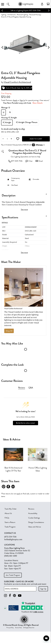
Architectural (11, 14)
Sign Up (43, 588)
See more (24, 209)
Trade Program (10, 526)
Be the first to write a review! (25, 423)
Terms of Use (18, 628)
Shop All (9, 330)
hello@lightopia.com (13, 539)
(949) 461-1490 (10, 556)
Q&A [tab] (30, 387)
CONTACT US (10, 533)
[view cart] (48, 4)
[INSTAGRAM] (5, 595)
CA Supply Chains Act (28, 628)
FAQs (7, 517)
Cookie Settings (34, 517)
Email (41, 161)
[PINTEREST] (14, 595)
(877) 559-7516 (10, 536)
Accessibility (32, 513)
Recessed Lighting (22, 14)
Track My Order (10, 508)
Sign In (22, 100)
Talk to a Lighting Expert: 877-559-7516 (26, 10)
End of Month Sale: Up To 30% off (19, 88)
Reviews (31, 508)
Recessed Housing (34, 14)
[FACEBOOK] (10, 595)
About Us (8, 513)
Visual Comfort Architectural (17, 82)
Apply (15, 100)
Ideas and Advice (34, 526)
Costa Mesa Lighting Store (14, 548)
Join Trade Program (13, 575)
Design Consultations (36, 522)
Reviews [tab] (21, 387)
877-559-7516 (16, 161)
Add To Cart (36, 138)
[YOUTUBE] (19, 595)
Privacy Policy (10, 628)
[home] (25, 6)
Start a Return (10, 522)
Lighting (3, 14)
